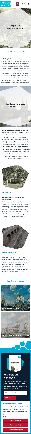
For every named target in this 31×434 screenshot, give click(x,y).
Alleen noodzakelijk (15, 425)
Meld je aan (8, 398)
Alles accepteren (15, 420)
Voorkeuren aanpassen (15, 429)
